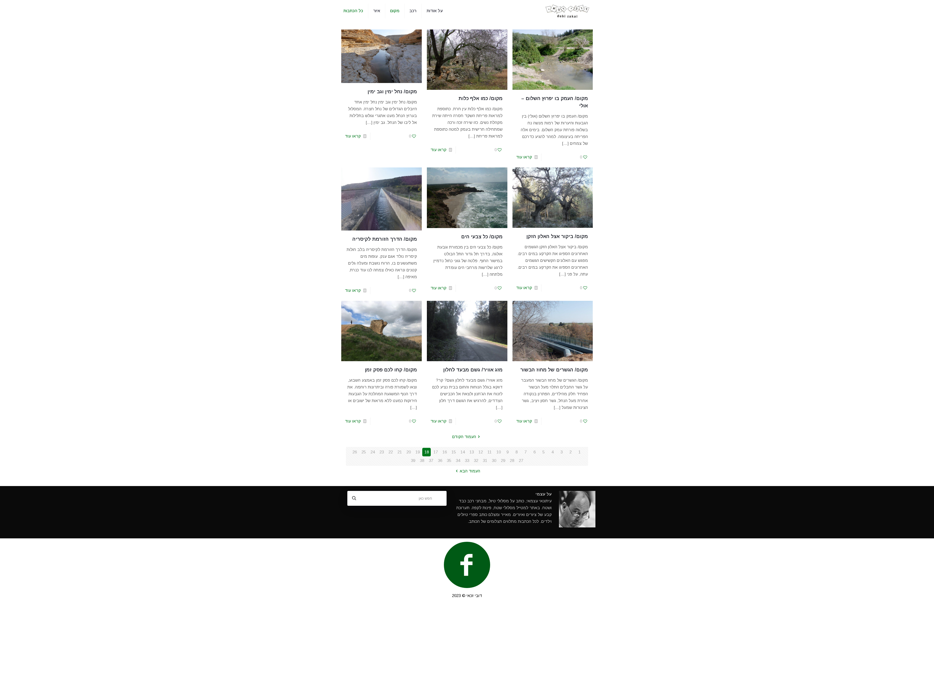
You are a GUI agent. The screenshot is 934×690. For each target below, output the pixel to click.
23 (381, 452)
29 (503, 460)
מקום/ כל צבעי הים (482, 236)
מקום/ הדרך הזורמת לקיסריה (384, 239)
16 (444, 452)
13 (471, 452)
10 (498, 452)
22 (390, 452)
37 (431, 460)
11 (489, 452)
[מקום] (568, 11)
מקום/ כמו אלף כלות (480, 98)
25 (363, 452)
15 (453, 452)
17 (435, 452)
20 (408, 452)
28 (512, 460)
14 (462, 452)
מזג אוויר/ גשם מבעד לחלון (473, 369)
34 (458, 460)
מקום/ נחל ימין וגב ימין (392, 91)
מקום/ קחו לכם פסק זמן (391, 369)
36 (440, 460)
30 (494, 460)
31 (485, 460)
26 (354, 452)
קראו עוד (524, 157)
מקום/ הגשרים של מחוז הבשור (554, 369)
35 (449, 460)
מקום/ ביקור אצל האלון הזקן (557, 236)
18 (426, 452)
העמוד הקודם (464, 436)
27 (521, 460)
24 (372, 452)
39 (413, 460)
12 (480, 452)
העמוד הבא (470, 471)
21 (399, 452)
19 (417, 452)
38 (422, 460)
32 (476, 460)
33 (467, 460)
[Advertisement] (467, 647)
